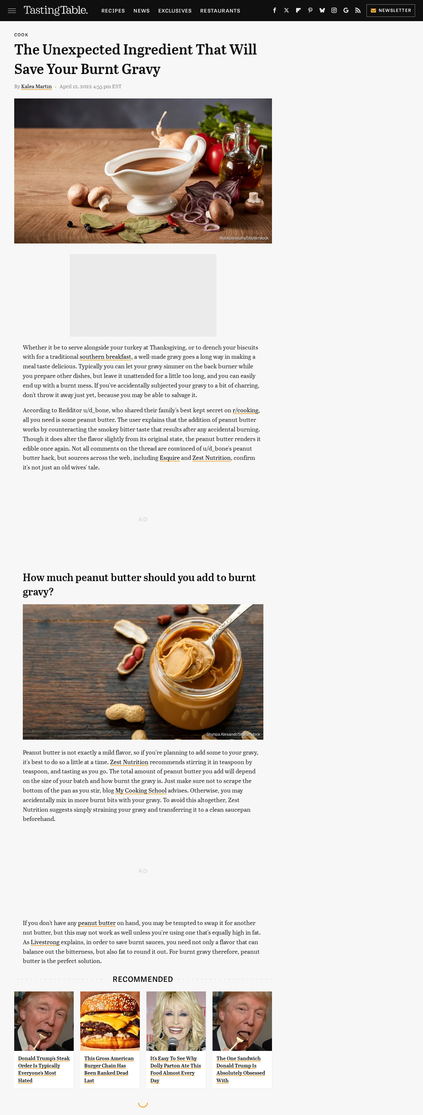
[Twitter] (286, 11)
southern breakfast (105, 356)
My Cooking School (141, 790)
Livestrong (45, 942)
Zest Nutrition (211, 457)
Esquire (170, 457)
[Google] (346, 11)
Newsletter (395, 10)
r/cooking (245, 410)
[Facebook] (274, 11)
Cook (21, 34)
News (142, 10)
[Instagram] (334, 11)
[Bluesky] (322, 11)
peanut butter (97, 922)
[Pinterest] (310, 11)
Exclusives (175, 10)
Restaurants (220, 10)
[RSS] (358, 11)
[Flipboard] (298, 11)
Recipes (113, 10)
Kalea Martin (36, 86)
